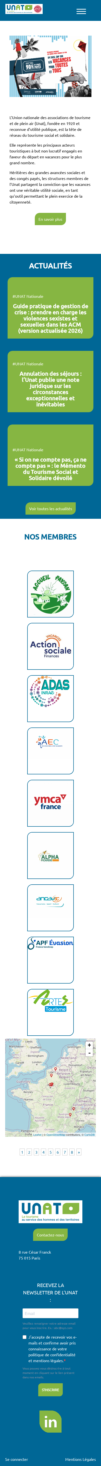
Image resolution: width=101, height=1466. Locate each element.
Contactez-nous (50, 1234)
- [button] (89, 1052)
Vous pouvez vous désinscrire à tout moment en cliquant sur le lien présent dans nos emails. (49, 1372)
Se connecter (16, 1459)
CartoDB (89, 1135)
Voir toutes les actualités (50, 508)
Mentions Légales (80, 1459)
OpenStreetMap (55, 1135)
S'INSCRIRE (50, 1389)
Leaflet (37, 1135)
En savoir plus (50, 219)
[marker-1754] (74, 1109)
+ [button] (89, 1045)
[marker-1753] (50, 1085)
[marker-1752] (70, 1115)
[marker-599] (55, 1069)
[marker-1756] (51, 1076)
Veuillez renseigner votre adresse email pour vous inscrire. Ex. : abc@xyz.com (49, 1325)
